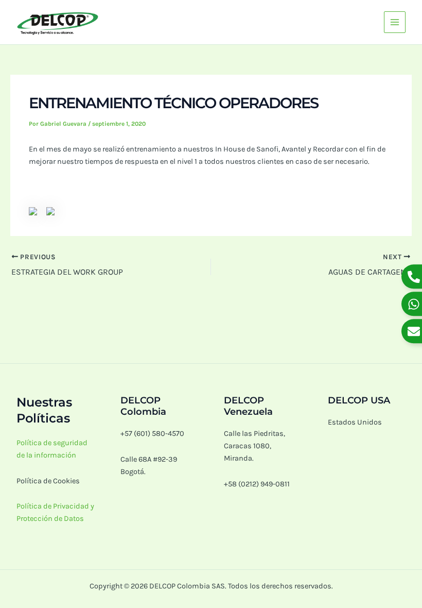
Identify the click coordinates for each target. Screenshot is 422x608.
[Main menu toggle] (395, 22)
